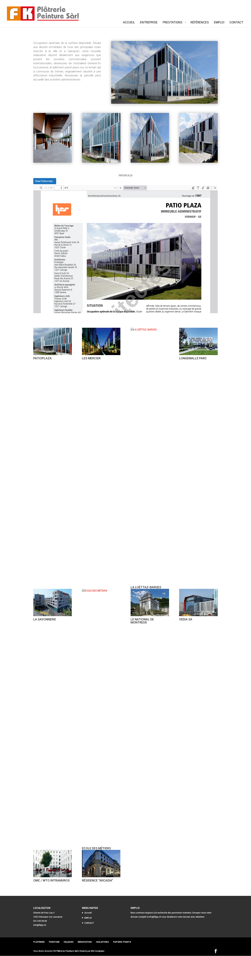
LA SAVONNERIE (44, 619)
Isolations (102, 942)
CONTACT (89, 923)
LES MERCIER (91, 358)
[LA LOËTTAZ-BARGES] (150, 456)
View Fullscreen (44, 181)
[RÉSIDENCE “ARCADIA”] (101, 863)
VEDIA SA (185, 619)
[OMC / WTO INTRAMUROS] (52, 863)
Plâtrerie (39, 942)
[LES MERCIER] (101, 341)
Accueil (88, 913)
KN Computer (97, 951)
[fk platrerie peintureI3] (52, 162)
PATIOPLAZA (42, 358)
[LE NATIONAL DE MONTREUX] (150, 602)
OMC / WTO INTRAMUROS (51, 880)
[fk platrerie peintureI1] (198, 162)
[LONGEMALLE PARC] (198, 341)
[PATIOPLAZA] (52, 341)
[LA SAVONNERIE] (52, 602)
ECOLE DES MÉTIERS (96, 848)
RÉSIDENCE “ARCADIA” (97, 880)
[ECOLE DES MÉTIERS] (101, 717)
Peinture (54, 942)
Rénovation (85, 942)
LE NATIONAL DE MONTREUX (142, 621)
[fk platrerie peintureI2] (150, 162)
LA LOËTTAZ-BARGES (146, 587)
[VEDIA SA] (198, 602)
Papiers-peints (122, 942)
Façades (68, 942)
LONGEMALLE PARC (193, 358)
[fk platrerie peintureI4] (101, 162)
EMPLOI (88, 918)
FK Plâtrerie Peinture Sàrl (65, 951)
